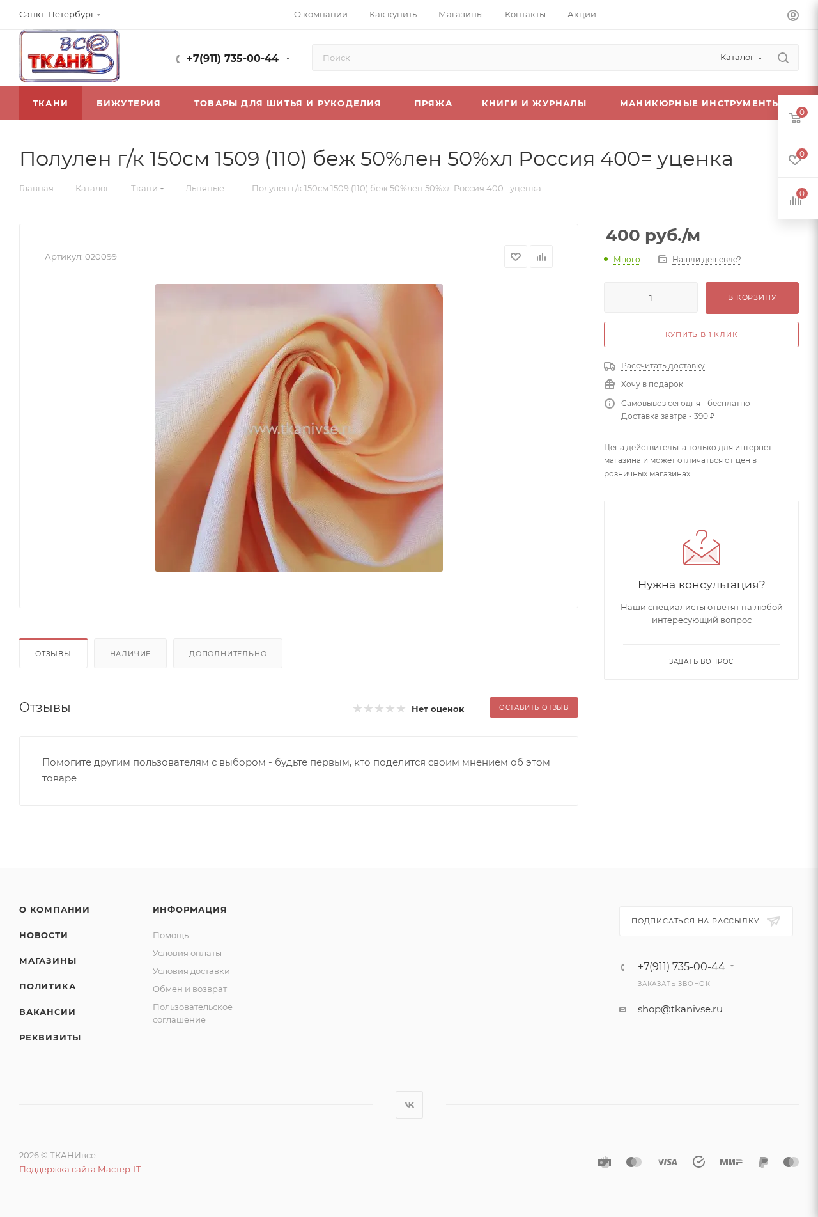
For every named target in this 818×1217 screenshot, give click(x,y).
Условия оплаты (187, 953)
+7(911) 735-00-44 (233, 58)
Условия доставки (191, 971)
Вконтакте (409, 1105)
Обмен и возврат (190, 989)
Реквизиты (50, 1037)
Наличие (130, 653)
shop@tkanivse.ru (680, 1009)
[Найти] (783, 57)
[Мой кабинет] (793, 17)
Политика (47, 986)
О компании (54, 909)
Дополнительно (227, 653)
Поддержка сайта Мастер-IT (80, 1169)
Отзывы (53, 653)
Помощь (171, 935)
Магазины (47, 960)
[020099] (299, 428)
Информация (190, 909)
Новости (43, 935)
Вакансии (47, 1012)
